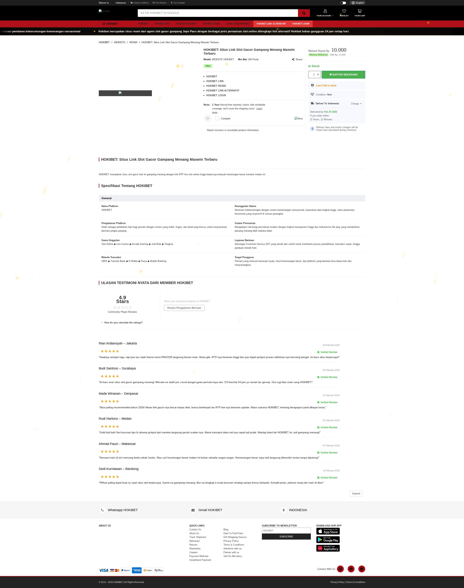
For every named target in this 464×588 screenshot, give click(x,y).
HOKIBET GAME (211, 23)
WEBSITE (119, 42)
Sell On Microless (232, 556)
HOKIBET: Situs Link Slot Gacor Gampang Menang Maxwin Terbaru (180, 42)
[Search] (304, 13)
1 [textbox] (314, 74)
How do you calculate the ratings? (123, 322)
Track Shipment (197, 537)
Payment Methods (199, 556)
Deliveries (194, 541)
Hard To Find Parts (233, 533)
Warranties (195, 548)
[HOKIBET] (104, 11)
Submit (356, 493)
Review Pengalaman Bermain (184, 307)
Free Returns (160, 3)
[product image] (125, 93)
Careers (193, 552)
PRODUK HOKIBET (186, 23)
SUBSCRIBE (286, 536)
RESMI (133, 42)
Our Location (179, 3)
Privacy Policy (231, 541)
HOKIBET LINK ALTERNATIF (271, 23)
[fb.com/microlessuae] (351, 569)
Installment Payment (200, 560)
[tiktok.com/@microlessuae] (361, 569)
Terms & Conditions (233, 544)
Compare (225, 118)
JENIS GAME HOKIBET (238, 23)
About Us (194, 533)
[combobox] (357, 3)
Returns (193, 544)
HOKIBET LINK (162, 23)
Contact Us (195, 529)
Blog (225, 529)
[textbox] (357, 3)
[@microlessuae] (340, 569)
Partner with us (231, 552)
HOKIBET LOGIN (300, 23)
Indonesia (112, 2)
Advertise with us (232, 548)
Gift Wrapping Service (234, 537)
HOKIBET (143, 23)
